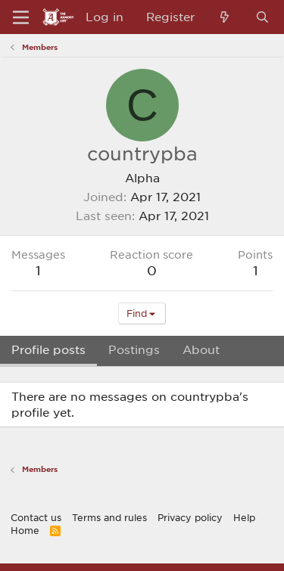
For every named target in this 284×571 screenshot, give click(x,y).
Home (25, 530)
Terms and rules (109, 517)
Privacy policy (190, 517)
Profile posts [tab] (48, 349)
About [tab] (201, 349)
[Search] (262, 17)
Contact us (36, 517)
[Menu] (21, 17)
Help (244, 517)
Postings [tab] (134, 349)
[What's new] (224, 17)
